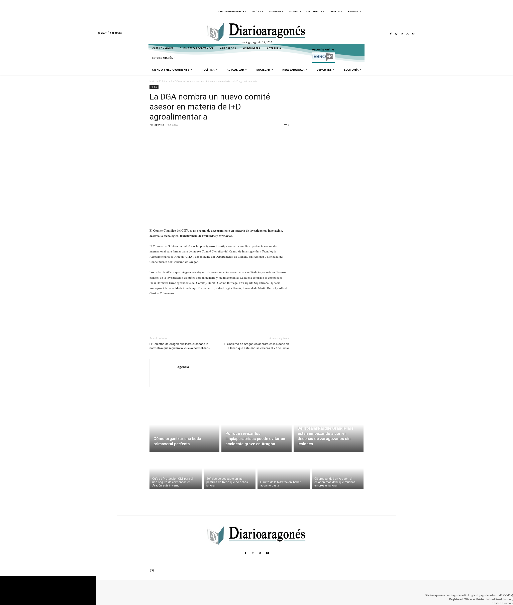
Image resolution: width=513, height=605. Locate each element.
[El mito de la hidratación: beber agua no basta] (284, 471)
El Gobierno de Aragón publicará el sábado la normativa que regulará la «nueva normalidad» (179, 346)
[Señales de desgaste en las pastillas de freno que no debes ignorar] (230, 471)
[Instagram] (396, 33)
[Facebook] (391, 33)
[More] (190, 134)
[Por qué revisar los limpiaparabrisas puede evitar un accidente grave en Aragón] (256, 429)
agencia (159, 124)
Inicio (152, 81)
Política (163, 81)
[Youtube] (413, 33)
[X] (407, 33)
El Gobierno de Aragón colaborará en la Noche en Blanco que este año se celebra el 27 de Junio (256, 346)
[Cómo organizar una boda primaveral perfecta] (184, 429)
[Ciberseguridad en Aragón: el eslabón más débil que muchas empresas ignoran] (338, 471)
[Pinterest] (172, 134)
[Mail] (402, 33)
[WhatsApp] (181, 134)
